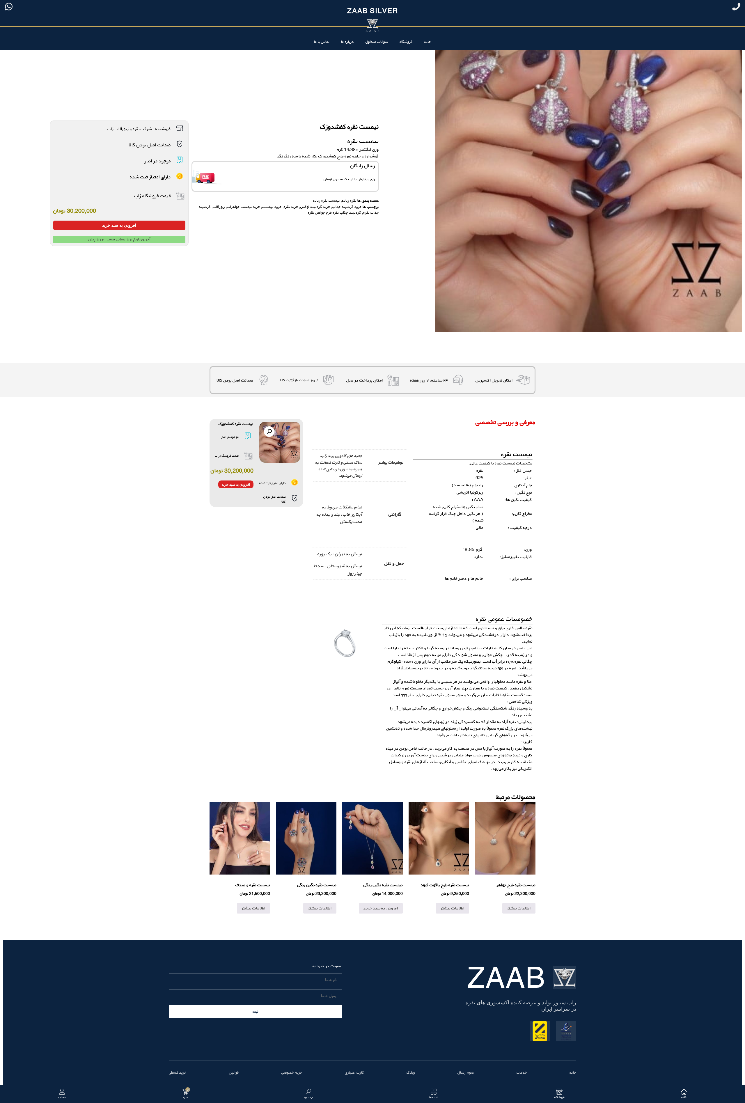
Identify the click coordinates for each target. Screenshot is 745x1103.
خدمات (522, 1072)
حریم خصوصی (291, 1072)
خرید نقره (291, 207)
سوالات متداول (377, 42)
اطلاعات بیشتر (519, 908)
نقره (311, 212)
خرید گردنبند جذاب (347, 207)
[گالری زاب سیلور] (345, 643)
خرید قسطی (178, 1072)
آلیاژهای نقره (415, 761)
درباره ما (347, 42)
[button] (269, 431)
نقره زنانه (349, 200)
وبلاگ (411, 1072)
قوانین (234, 1072)
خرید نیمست (272, 207)
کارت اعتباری (354, 1072)
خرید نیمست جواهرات (243, 207)
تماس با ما (321, 42)
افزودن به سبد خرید (119, 225)
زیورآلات (219, 207)
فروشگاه (406, 42)
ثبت (255, 1011)
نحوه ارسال (465, 1072)
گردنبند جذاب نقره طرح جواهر (338, 212)
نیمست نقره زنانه (326, 200)
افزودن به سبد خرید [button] (380, 908)
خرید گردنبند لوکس (315, 207)
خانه (427, 42)
